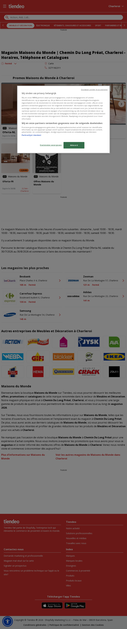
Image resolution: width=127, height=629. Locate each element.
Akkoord (74, 145)
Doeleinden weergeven (51, 145)
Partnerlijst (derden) (31, 135)
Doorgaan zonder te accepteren (94, 90)
